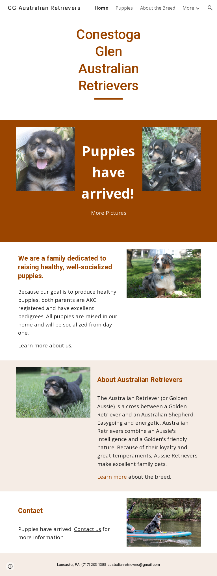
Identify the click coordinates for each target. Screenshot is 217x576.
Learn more (33, 345)
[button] (210, 8)
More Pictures (108, 212)
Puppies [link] (124, 8)
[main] (108, 63)
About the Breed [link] (157, 8)
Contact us (87, 528)
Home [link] (101, 8)
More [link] (188, 8)
